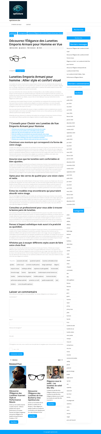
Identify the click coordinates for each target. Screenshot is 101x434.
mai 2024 (69, 185)
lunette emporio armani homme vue (47, 272)
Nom (11, 319)
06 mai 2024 (14, 48)
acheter (68, 218)
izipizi (68, 302)
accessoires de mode (22, 261)
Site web (11, 336)
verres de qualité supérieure (25, 284)
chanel (68, 260)
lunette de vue (70, 329)
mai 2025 (69, 145)
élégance (56, 264)
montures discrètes (51, 276)
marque (69, 338)
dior (68, 273)
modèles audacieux (39, 276)
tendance (13, 284)
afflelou (69, 224)
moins (68, 351)
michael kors (70, 345)
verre (68, 410)
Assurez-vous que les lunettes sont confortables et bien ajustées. (28, 130)
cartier (68, 250)
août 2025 (69, 136)
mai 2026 (69, 106)
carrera (68, 247)
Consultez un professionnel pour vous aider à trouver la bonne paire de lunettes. (32, 135)
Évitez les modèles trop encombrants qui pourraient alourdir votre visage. (30, 134)
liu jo (68, 322)
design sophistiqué (47, 264)
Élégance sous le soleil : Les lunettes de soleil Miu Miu (54, 384)
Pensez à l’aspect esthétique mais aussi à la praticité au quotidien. (28, 137)
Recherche (78, 38)
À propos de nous (16, 24)
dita (68, 276)
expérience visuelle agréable (41, 268)
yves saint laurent (71, 420)
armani (68, 228)
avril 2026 (69, 110)
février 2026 (70, 116)
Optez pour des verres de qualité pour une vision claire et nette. (28, 132)
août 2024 (69, 175)
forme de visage (15, 272)
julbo (68, 312)
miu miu (69, 348)
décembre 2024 (71, 162)
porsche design (70, 371)
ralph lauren (70, 377)
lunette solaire (70, 332)
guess (68, 296)
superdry (69, 387)
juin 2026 (69, 103)
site (67, 384)
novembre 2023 (71, 204)
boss (68, 237)
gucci (68, 293)
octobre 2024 (70, 168)
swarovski (69, 390)
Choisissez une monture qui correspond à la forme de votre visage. (29, 129)
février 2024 (70, 194)
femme (68, 283)
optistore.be (14, 20)
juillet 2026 (69, 100)
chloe (68, 263)
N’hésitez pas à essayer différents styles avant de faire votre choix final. (30, 139)
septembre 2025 (71, 132)
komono (69, 316)
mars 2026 (69, 113)
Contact (28, 24)
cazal (68, 254)
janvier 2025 (70, 159)
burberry (69, 241)
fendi (68, 289)
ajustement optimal (35, 261)
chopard (69, 267)
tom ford (69, 394)
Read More (14, 422)
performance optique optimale (18, 280)
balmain (69, 234)
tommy (68, 397)
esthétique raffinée (26, 268)
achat (68, 215)
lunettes (13, 276)
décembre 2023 (71, 201)
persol (68, 364)
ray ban (69, 381)
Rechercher (78, 29)
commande (69, 270)
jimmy (68, 306)
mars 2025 (69, 152)
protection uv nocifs (34, 280)
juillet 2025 (69, 139)
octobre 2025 (70, 129)
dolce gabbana (70, 280)
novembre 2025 (71, 126)
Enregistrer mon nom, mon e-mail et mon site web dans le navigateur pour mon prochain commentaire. (36, 344)
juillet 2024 (69, 178)
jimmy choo (70, 309)
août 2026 (69, 97)
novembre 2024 (71, 165)
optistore (23, 48)
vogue (68, 416)
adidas (68, 221)
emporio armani (15, 268)
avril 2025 (69, 149)
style (57, 280)
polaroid (69, 368)
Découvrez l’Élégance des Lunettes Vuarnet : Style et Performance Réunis (17, 396)
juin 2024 (69, 181)
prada (68, 374)
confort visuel (20, 264)
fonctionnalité (54, 268)
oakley (68, 361)
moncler (69, 355)
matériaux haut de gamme (24, 276)
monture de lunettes (72, 358)
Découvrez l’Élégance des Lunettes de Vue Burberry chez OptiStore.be (35, 395)
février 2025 (70, 155)
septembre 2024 (71, 172)
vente (68, 407)
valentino (69, 403)
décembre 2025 (71, 123)
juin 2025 (69, 142)
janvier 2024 (70, 198)
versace (69, 413)
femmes (69, 286)
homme (24, 272)
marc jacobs (70, 335)
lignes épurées (32, 272)
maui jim (69, 342)
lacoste (68, 319)
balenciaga (69, 231)
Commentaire (13, 297)
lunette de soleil (71, 325)
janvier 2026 (70, 119)
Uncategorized (22, 33)
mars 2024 (69, 191)
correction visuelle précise (32, 264)
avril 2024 (69, 188)
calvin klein (69, 244)
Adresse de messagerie (15, 328)
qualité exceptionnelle (47, 280)
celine (68, 257)
